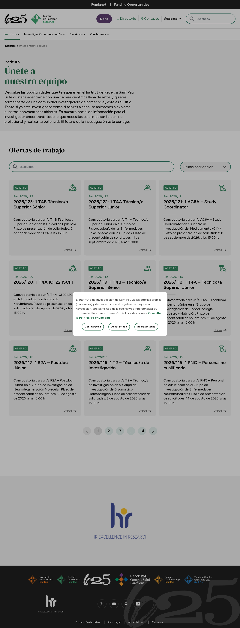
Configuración (93, 326)
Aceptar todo (119, 326)
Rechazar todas (146, 326)
